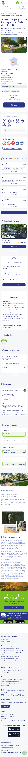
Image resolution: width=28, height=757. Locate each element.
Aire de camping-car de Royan (10, 656)
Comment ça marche (7, 714)
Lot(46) (11, 77)
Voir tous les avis (14, 212)
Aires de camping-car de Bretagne (11, 663)
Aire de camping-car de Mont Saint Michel (13, 650)
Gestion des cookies (7, 747)
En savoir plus (14, 607)
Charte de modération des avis (10, 681)
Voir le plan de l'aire (14, 285)
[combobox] (14, 7)
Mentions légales (6, 742)
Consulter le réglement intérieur (12, 148)
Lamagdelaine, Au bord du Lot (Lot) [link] (12, 15)
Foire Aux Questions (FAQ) (8, 716)
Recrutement (5, 639)
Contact (3, 718)
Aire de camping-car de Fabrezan (10, 648)
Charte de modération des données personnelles (11, 684)
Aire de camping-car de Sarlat (9, 658)
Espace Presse (5, 641)
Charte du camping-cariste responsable (12, 679)
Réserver (14, 105)
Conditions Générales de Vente (10, 745)
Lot (15, 13)
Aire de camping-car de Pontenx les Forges (13, 661)
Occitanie (10, 13)
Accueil (3, 13)
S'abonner (5, 706)
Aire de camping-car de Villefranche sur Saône (12, 653)
